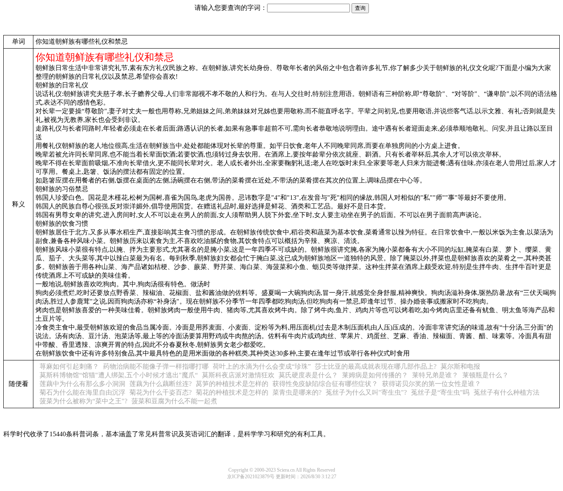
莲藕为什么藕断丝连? (160, 383)
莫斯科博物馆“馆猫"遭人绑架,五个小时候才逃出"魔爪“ (119, 375)
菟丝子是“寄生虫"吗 (440, 392)
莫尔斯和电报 (460, 366)
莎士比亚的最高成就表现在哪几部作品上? (375, 366)
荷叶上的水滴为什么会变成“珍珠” (262, 366)
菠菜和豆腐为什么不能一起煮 (174, 400)
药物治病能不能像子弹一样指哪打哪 (156, 366)
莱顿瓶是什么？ (485, 375)
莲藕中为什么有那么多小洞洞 (82, 383)
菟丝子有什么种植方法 (507, 392)
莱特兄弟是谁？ (435, 375)
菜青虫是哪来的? (296, 392)
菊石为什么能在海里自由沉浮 (82, 392)
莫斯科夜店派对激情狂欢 (238, 375)
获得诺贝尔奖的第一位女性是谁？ (431, 383)
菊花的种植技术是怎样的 (232, 392)
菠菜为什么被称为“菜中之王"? (83, 400)
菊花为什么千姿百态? (160, 392)
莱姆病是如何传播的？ (375, 375)
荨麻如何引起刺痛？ (69, 366)
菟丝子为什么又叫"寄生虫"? (366, 392)
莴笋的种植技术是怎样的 (232, 383)
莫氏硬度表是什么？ (308, 375)
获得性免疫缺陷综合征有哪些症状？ (325, 383)
